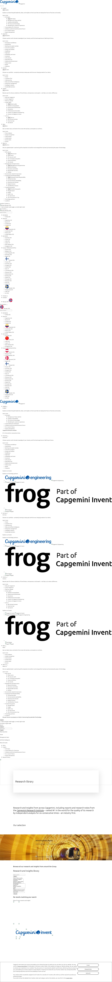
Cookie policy (18, 919)
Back (9, 18)
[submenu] (7, 513)
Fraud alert (18, 921)
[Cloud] (19, 887)
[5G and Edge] (19, 884)
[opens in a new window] (55, 803)
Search (2, 730)
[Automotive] (18, 880)
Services (7, 69)
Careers (7, 90)
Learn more (5, 15)
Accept (88, 965)
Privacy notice (21, 961)
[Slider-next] (58, 857)
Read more (70, 856)
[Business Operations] (18, 882)
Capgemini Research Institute (10, 430)
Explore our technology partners (10, 473)
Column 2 (17, 956)
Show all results (3, 742)
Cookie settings (19, 918)
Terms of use (18, 913)
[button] (7, 301)
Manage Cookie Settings (22, 966)
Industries (7, 35)
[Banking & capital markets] (18, 881)
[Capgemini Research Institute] (19, 889)
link (3, 35)
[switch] (13, 207)
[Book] (19, 888)
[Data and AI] (19, 892)
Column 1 (17, 941)
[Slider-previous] (53, 857)
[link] (12, 3)
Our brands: (16, 926)
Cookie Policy (69, 978)
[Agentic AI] (19, 885)
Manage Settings (88, 969)
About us (7, 144)
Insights (7, 10)
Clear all (15, 893)
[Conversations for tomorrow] (19, 891)
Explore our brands (7, 471)
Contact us (20, 953)
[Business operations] (19, 886)
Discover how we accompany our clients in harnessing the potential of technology (22, 717)
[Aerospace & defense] (18, 879)
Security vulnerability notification (22, 916)
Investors (17, 911)
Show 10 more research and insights (21, 900)
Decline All (88, 973)
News (6, 126)
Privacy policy (18, 914)
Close (2, 726)
